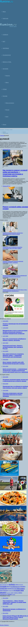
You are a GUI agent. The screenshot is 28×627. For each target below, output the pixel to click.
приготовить (20, 588)
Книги (6, 116)
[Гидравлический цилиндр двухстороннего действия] (9, 475)
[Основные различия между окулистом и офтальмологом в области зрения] (10, 231)
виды (1, 584)
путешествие (10, 590)
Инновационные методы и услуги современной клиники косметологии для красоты (15, 276)
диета (16, 584)
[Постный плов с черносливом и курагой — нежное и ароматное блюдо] (13, 505)
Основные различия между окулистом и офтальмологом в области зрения (13, 233)
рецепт (3, 592)
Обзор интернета (9, 103)
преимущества (11, 588)
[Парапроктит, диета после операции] (11, 460)
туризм (9, 594)
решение (8, 592)
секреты (16, 592)
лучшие (3, 586)
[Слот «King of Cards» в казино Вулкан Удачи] (11, 551)
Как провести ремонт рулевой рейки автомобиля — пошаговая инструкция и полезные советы (15, 173)
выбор (7, 584)
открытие (3, 588)
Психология (7, 55)
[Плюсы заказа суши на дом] (11, 429)
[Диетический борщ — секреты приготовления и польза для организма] (10, 414)
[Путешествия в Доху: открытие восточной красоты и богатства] (6, 581)
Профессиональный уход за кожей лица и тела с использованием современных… (15, 290)
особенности (15, 586)
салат (12, 592)
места (9, 586)
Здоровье (6, 48)
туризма (13, 594)
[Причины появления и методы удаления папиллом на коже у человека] (10, 260)
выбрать (12, 584)
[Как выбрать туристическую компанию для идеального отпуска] (13, 520)
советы (20, 592)
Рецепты (7, 75)
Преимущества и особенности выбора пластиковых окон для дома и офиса (12, 248)
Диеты (7, 82)
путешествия (19, 590)
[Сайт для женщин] (6, 3)
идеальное (21, 584)
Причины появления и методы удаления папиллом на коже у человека (13, 262)
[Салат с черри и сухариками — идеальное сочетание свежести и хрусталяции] (11, 535)
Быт (4, 41)
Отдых (5, 89)
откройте (22, 586)
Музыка (7, 109)
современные (3, 594)
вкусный (4, 584)
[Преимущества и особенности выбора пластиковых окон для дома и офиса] (10, 245)
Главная (2, 135)
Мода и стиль (7, 62)
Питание (5, 68)
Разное (5, 96)
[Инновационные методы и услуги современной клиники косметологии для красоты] (10, 274)
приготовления (4, 590)
